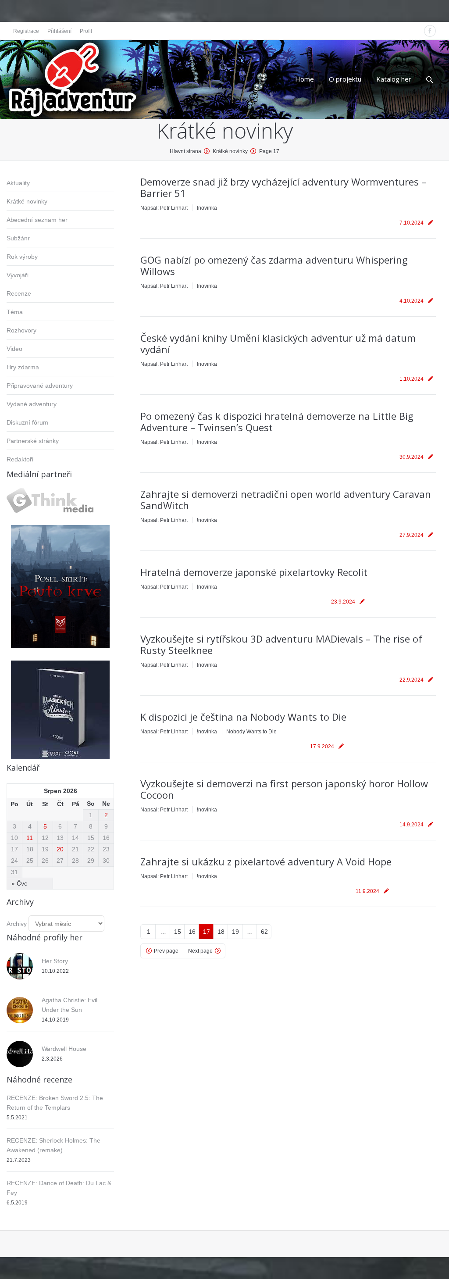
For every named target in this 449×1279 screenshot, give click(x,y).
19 (235, 931)
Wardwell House (64, 1048)
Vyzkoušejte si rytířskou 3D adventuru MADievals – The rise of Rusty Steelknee (281, 644)
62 (264, 931)
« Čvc (19, 883)
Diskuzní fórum (27, 422)
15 (177, 931)
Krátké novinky (27, 201)
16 (192, 931)
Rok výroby (22, 256)
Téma (15, 311)
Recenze (19, 293)
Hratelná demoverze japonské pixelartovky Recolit (253, 572)
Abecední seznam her (37, 219)
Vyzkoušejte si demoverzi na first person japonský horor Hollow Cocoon (284, 789)
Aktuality (18, 182)
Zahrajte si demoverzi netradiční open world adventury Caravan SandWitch (285, 499)
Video (14, 348)
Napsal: (164, 208)
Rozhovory (21, 330)
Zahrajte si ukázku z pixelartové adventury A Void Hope (266, 861)
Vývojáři (18, 275)
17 (206, 931)
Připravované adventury (40, 385)
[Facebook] (430, 31)
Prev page (166, 951)
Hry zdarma (23, 367)
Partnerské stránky (33, 440)
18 (220, 931)
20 (60, 849)
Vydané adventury (32, 403)
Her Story (55, 961)
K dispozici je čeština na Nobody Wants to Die (243, 716)
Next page (200, 951)
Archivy (17, 923)
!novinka (207, 208)
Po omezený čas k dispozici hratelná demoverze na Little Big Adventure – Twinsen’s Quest (276, 421)
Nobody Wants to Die (251, 732)
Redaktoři (20, 459)
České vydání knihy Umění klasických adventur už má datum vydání (278, 343)
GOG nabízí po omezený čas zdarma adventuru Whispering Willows (274, 265)
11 (29, 837)
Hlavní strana (185, 151)
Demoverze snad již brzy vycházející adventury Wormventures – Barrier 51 (283, 187)
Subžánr (18, 238)
